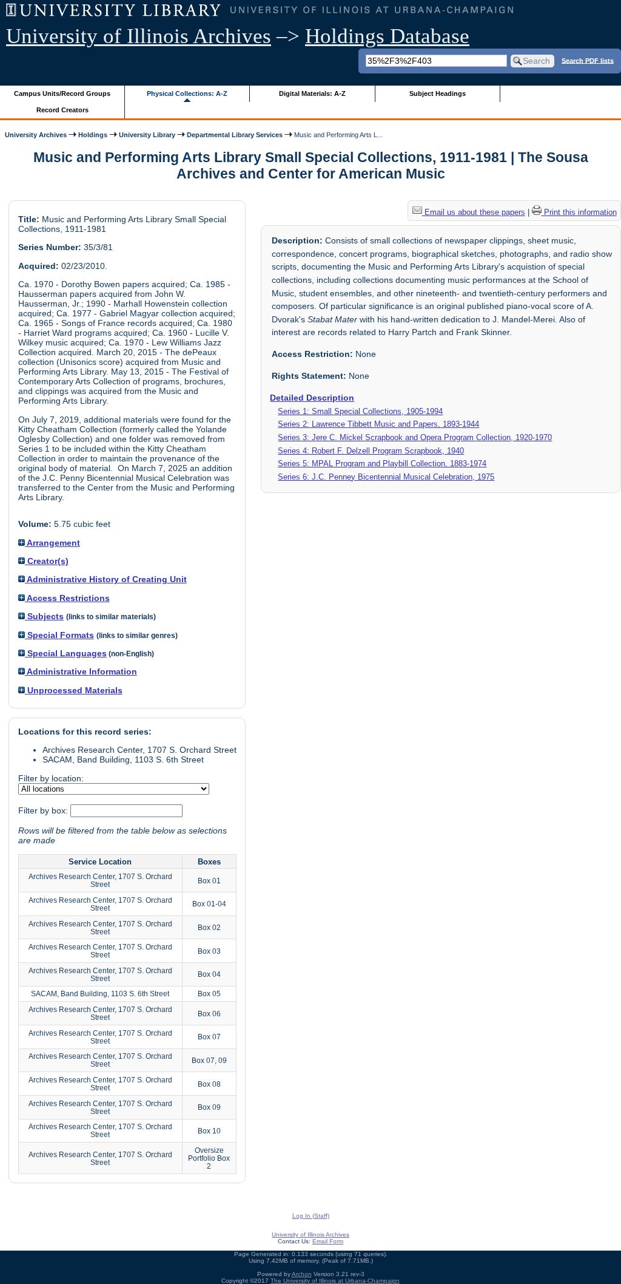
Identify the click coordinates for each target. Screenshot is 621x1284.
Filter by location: (51, 778)
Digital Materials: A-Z (312, 93)
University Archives (36, 134)
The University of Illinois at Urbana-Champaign (335, 1280)
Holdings (92, 134)
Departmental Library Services (235, 134)
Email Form (327, 1241)
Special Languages (66, 653)
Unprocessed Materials (74, 690)
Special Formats (59, 635)
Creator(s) (47, 561)
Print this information (579, 212)
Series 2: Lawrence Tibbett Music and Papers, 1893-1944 (378, 424)
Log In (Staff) (310, 1215)
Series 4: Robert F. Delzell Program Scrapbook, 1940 (371, 450)
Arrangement (52, 543)
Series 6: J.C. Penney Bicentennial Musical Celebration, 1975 (386, 476)
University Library (147, 134)
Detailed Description (312, 398)
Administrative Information (81, 671)
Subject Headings (437, 93)
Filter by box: (44, 810)
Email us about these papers (473, 212)
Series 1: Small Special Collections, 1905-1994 (360, 411)
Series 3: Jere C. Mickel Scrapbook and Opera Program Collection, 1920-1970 (415, 437)
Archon (302, 1274)
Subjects (44, 616)
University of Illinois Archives (138, 36)
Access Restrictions (67, 598)
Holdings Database (387, 36)
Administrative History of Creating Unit (106, 579)
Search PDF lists (588, 60)
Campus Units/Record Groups (62, 93)
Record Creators (62, 110)
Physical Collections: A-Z (187, 93)
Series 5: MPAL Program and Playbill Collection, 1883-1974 (382, 463)
